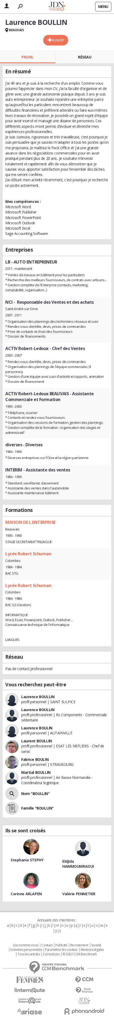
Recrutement (79, 945)
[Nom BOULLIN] (12, 793)
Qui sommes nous (25, 945)
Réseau (84, 57)
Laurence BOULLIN (37, 696)
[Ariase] (30, 1011)
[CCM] (84, 979)
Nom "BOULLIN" (35, 793)
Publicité (61, 945)
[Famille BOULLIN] (12, 808)
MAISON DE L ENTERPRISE (30, 522)
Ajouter (58, 39)
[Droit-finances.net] (84, 990)
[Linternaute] (30, 990)
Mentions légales (92, 950)
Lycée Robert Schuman (28, 554)
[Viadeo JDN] (84, 1001)
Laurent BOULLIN (36, 740)
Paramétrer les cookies (61, 950)
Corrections (51, 954)
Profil (27, 57)
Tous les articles (28, 954)
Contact (46, 945)
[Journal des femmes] (30, 979)
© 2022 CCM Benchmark (80, 954)
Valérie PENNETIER (78, 893)
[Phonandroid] (84, 1011)
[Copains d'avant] (30, 1000)
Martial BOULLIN (36, 772)
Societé (96, 945)
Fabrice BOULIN (35, 759)
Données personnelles (26, 950)
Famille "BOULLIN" (37, 808)
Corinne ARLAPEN (26, 893)
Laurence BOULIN (36, 727)
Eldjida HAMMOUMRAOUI (78, 864)
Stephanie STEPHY (27, 859)
